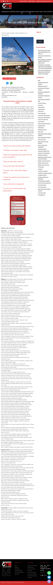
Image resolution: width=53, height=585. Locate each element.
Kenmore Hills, (13, 354)
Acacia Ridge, (9, 279)
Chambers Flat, (19, 310)
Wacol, (10, 434)
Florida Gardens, (14, 247)
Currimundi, (19, 464)
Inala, (5, 347)
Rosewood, (17, 404)
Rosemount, (7, 495)
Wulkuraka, (31, 443)
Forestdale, (26, 336)
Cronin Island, (8, 244)
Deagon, (17, 323)
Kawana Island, (26, 471)
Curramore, (13, 464)
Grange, (18, 341)
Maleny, (8, 477)
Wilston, (20, 440)
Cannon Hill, (18, 305)
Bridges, (11, 454)
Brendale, (6, 297)
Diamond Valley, (26, 464)
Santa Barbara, (15, 265)
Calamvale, (7, 303)
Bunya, (25, 300)
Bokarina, (22, 453)
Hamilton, (14, 342)
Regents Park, (19, 401)
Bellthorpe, (17, 292)
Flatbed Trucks (30, 567)
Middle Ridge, (8, 512)
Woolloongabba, (8, 443)
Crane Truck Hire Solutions (44, 117)
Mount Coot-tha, (15, 375)
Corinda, (12, 320)
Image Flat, (20, 471)
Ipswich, (16, 347)
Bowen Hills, (8, 295)
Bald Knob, (26, 449)
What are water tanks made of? (13, 161)
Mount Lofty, (22, 512)
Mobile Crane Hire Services (44, 160)
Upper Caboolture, (11, 430)
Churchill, (6, 313)
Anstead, (11, 282)
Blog (39, 80)
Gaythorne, (18, 338)
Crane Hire (40, 105)
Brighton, (20, 297)
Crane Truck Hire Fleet (38, 11)
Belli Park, (26, 451)
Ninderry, (17, 484)
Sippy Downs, (20, 495)
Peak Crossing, (13, 395)
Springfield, (21, 414)
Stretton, (12, 419)
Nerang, (7, 258)
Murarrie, (23, 381)
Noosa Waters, (22, 485)
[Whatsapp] (49, 573)
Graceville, (6, 341)
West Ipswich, (20, 437)
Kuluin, (17, 474)
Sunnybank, (22, 419)
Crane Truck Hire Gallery (32, 575)
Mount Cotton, (22, 375)
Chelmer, (16, 311)
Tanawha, (7, 498)
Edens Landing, (20, 245)
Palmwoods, (14, 488)
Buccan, (6, 300)
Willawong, (9, 440)
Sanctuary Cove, (7, 265)
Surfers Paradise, (9, 270)
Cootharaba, (9, 462)
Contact (50, 11)
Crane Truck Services (43, 119)
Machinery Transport (42, 155)
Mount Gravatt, (24, 377)
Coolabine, (7, 459)
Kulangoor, (12, 474)
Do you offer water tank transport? (14, 166)
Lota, (17, 364)
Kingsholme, (7, 252)
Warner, (6, 435)
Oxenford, (18, 260)
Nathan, (18, 383)
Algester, (6, 280)
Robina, (24, 263)
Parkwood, (7, 263)
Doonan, (12, 466)
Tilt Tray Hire (41, 167)
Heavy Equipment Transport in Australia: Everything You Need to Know (45, 61)
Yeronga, (23, 447)
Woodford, (6, 442)
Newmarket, (7, 386)
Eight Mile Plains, (8, 331)
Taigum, (11, 421)
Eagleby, (14, 245)
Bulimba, (11, 300)
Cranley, (27, 507)
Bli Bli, (18, 453)
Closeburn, (7, 316)
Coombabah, (14, 242)
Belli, (23, 451)
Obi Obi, (19, 487)
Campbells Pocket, (10, 305)
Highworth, (7, 471)
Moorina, (7, 373)
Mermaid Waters (9, 255)
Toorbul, (3, 429)
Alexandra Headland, (14, 449)
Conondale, (19, 458)
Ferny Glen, (7, 247)
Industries (26, 11)
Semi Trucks (30, 570)
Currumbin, (15, 244)
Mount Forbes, (8, 377)
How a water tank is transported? (14, 184)
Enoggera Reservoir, (14, 333)
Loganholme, (8, 364)
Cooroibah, (11, 461)
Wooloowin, (15, 443)
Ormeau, (6, 260)
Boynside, (6, 454)
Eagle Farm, (16, 328)
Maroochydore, (8, 479)
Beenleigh (20, 234)
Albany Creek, (16, 279)
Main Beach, (16, 253)
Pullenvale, (13, 398)
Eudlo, (5, 467)
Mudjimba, (7, 484)
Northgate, (7, 391)
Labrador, (15, 252)
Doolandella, (19, 326)
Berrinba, (27, 292)
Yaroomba (6, 505)
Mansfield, (6, 368)
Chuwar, (11, 313)
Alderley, (25, 279)
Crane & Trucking (42, 103)
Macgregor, (17, 365)
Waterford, (7, 273)
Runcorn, (27, 404)
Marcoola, (17, 477)
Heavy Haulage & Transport (44, 137)
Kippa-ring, (12, 355)
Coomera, (20, 242)
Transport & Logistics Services (45, 173)
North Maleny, (7, 487)
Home (3, 11)
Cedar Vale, (7, 310)
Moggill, (15, 372)
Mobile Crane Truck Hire (43, 165)
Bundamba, (20, 300)
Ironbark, (20, 347)
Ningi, (26, 386)
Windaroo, (6, 274)
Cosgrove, (21, 320)
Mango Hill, (7, 367)
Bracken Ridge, (20, 295)
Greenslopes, (29, 341)
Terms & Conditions (18, 570)
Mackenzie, (22, 365)
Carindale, (22, 307)
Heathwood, (31, 342)
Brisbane (3, 279)
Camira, (16, 303)
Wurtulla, (16, 503)
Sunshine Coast (5, 449)
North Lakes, (21, 388)
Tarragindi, (18, 424)
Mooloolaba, (16, 480)
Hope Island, (17, 250)
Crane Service (41, 107)
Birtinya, (6, 453)
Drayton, (7, 509)
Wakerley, (14, 434)
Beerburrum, (13, 451)
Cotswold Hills (20, 507)
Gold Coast (40, 131)
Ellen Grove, (21, 331)
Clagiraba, (24, 240)
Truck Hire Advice (42, 185)
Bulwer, (15, 300)
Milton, (5, 372)
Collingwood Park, (19, 316)
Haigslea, (9, 342)
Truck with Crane (42, 192)
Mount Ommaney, (24, 378)
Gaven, (5, 248)
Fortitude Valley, (8, 338)
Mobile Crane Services (43, 162)
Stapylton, (21, 268)
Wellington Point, (7, 437)
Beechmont (14, 234)
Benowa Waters (7, 235)
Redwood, (13, 516)
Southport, (24, 266)
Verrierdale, (19, 500)
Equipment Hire (41, 125)
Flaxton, (18, 467)
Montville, (10, 480)
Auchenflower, (19, 285)
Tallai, (14, 270)
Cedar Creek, (18, 308)
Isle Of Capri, (27, 250)
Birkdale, (31, 292)
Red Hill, (15, 399)
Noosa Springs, (15, 485)
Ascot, (6, 285)
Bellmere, (11, 292)
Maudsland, (22, 253)
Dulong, (17, 466)
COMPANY (12, 11)
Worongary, (11, 276)
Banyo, (6, 289)
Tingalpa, (24, 427)
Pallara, (20, 393)
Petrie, (26, 395)
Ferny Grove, (11, 334)
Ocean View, (29, 391)
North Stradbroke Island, (12, 390)
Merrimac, (15, 255)
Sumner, (16, 419)
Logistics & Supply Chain (43, 151)
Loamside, (27, 360)
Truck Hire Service (42, 187)
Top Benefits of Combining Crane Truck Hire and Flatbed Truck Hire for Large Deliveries (45, 66)
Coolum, (18, 459)
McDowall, (25, 368)
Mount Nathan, (7, 257)
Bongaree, (14, 293)
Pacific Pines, (24, 260)
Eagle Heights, (8, 245)
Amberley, (16, 280)
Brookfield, (15, 298)
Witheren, (11, 274)
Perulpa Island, (20, 395)
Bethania (14, 235)
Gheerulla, (28, 467)
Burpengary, (6, 302)
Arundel (7, 232)
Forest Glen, (23, 467)
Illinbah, (22, 250)
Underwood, (21, 429)
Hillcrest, (10, 346)
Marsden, (20, 368)
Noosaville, (28, 485)
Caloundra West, (19, 456)
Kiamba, (13, 472)
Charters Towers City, (8, 311)
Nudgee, (12, 391)
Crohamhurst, (7, 464)
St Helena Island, (15, 416)
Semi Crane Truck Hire (32, 572)
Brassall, (26, 295)
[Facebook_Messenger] (49, 577)
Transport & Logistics (43, 171)
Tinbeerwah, (21, 498)
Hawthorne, (25, 342)
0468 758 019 (31, 1)
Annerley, (6, 282)
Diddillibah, (7, 466)
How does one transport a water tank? (15, 150)
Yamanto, (6, 447)
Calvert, (12, 303)
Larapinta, (11, 360)
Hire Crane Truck (42, 139)
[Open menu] (21, 13)
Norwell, (24, 258)
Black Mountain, (13, 453)
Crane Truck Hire (42, 113)
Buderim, (20, 454)
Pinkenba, (26, 396)
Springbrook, (16, 268)
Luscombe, (10, 253)
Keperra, (19, 354)
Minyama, (21, 479)
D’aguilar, (13, 321)
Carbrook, (6, 307)
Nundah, (23, 391)
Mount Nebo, (16, 378)
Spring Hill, (7, 414)
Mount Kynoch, (15, 512)
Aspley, (14, 285)
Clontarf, (13, 315)
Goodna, (7, 339)
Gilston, (14, 248)
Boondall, (19, 293)
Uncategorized (41, 194)
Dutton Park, (10, 328)
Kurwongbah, (16, 357)
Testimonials (17, 568)
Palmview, (8, 488)
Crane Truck (41, 111)
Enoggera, (6, 333)
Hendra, (8, 344)
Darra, (9, 323)
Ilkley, (15, 471)
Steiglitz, (26, 268)
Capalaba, (23, 305)
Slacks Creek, (7, 412)
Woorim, (26, 443)
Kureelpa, (27, 474)
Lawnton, (16, 360)
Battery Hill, (7, 451)
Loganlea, (13, 364)
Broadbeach (21, 237)
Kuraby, (11, 357)
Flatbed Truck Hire (42, 129)
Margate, (16, 368)
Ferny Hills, (17, 334)
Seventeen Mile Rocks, (22, 409)
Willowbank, (15, 440)
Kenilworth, (8, 472)
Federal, (14, 467)
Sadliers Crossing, (15, 406)
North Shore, (14, 487)
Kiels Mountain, (27, 472)
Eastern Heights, (9, 329)
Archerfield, (6, 284)
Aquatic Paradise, (17, 282)
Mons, (6, 480)
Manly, (11, 367)
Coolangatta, (8, 242)
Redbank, (20, 399)
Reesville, (13, 493)
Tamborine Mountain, (9, 271)
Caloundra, (12, 456)
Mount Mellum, (16, 482)
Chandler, (25, 310)
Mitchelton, (10, 372)
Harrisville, (19, 342)
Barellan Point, (16, 289)
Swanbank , (6, 421)
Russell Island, (7, 406)
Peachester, (30, 488)
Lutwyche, (7, 365)
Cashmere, (12, 308)
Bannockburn (7, 234)
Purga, (18, 398)
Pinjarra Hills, (21, 396)
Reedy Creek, (19, 263)
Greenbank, (23, 341)
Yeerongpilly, (17, 447)
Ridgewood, (19, 493)
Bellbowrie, (6, 292)
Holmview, (11, 250)
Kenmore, (6, 354)
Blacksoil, (3, 293)
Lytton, (12, 365)
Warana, (24, 500)
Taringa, (13, 424)
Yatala (15, 276)
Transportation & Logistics (44, 180)
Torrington (7, 519)
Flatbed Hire (41, 127)
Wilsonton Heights (21, 519)
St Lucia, (21, 416)
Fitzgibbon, (8, 336)
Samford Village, (8, 408)
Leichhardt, (21, 360)
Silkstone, (21, 411)
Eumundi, (9, 467)
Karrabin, (12, 352)
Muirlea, (7, 381)
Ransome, (10, 399)
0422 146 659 (23, 1)
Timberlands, (18, 427)
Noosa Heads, (22, 484)
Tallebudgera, (19, 270)
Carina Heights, (16, 307)
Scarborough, (7, 409)
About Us (16, 567)
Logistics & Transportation (44, 153)
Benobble (29, 234)
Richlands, (25, 401)
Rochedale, (22, 403)
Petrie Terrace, (6, 396)
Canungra (7, 240)
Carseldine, (6, 308)
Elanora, (26, 245)
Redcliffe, (6, 401)
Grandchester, (12, 341)
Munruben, (18, 381)
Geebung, (23, 338)
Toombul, (31, 427)
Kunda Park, (22, 474)
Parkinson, (7, 395)
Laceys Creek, (23, 357)
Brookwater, (21, 298)
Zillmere (30, 447)
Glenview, (12, 469)
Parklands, (19, 488)
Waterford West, (12, 435)
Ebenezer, (26, 329)
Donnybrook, (12, 326)
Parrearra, (24, 488)
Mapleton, (12, 477)
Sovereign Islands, (8, 268)
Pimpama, (13, 263)
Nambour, (12, 484)
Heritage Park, (14, 344)
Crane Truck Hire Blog (19, 572)
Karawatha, (7, 352)
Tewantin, (15, 498)
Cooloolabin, (13, 459)
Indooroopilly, (10, 347)
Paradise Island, (8, 261)
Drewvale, (28, 326)
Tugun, (17, 271)
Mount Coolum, (8, 482)
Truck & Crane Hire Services (44, 182)
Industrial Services (42, 149)
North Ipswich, (14, 388)
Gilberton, (9, 248)
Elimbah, (15, 331)
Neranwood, (12, 258)
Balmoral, (12, 287)
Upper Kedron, (19, 430)
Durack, (5, 328)
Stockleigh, (13, 417)
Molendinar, (24, 255)
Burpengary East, (13, 302)
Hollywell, (6, 250)
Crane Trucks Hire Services (44, 123)
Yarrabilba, (11, 447)
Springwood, (7, 416)
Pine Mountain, (14, 396)
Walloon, (19, 434)
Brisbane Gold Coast (42, 86)
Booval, (24, 293)
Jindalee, (14, 349)
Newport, (12, 386)
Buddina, (15, 454)
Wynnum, (3, 445)
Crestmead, (8, 321)
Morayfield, (17, 373)
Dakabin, (5, 323)
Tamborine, (21, 421)
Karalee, (25, 351)
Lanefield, (6, 360)
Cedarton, (12, 310)
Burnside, (7, 456)
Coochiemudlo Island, (8, 318)
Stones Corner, (20, 417)
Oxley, (10, 393)
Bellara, (13, 290)
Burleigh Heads (13, 239)
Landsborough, (18, 475)
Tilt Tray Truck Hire (31, 568)
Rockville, (18, 516)
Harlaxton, (15, 511)
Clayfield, (15, 313)
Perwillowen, (8, 492)
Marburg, (11, 368)
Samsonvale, (16, 408)
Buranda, (29, 300)
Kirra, (11, 252)
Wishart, (29, 440)
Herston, (20, 344)
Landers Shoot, (10, 475)
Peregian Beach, (12, 490)
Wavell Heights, (20, 435)
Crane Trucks (41, 121)
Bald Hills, (7, 287)
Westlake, (26, 437)
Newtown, (22, 386)
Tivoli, (27, 427)
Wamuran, (24, 434)
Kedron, (26, 352)
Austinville (17, 232)
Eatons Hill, (16, 329)
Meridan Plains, (15, 479)
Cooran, (6, 461)
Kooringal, (7, 357)
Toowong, (7, 429)
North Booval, (7, 388)
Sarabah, (21, 265)
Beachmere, (8, 290)
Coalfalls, (12, 316)
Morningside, (7, 375)
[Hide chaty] (49, 581)
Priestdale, (8, 398)
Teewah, (11, 498)
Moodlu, (19, 372)
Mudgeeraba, (24, 257)
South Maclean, (22, 412)
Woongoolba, (4, 276)
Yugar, (26, 447)
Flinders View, (14, 336)
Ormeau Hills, (12, 260)
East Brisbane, (22, 328)
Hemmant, (3, 344)
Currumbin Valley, (22, 244)
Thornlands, (12, 427)
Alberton (16, 230)
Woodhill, (11, 442)
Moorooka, (12, 373)
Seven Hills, (14, 409)
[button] (18, 146)
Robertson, (17, 403)
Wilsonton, (14, 519)
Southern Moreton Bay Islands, (14, 266)
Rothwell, (22, 404)
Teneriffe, (23, 424)
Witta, (6, 503)
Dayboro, (13, 323)
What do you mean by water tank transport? (17, 146)
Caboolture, (20, 302)
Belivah (25, 234)
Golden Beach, (18, 469)
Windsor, (24, 440)
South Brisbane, (14, 412)
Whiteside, (7, 439)
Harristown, (21, 511)
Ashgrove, (10, 285)
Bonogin (11, 237)
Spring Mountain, (14, 414)
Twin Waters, (9, 500)
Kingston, (6, 355)
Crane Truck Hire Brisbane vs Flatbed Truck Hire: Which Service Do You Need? (44, 72)
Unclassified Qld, (14, 429)
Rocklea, (6, 404)
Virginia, (6, 434)
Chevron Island (17, 240)
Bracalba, (14, 295)
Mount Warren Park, (16, 257)
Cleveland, (8, 315)
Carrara (12, 240)
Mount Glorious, (16, 377)
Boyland (16, 237)
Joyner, (7, 351)
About (7, 11)
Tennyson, (27, 424)
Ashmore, (12, 232)
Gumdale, (4, 342)
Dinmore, (6, 326)
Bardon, (10, 289)
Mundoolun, (13, 381)
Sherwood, (11, 411)
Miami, (19, 255)
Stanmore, (8, 417)
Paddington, (15, 393)
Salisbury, (22, 406)
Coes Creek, (13, 458)
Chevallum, (7, 458)
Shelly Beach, (13, 495)
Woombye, (11, 503)
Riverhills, (6, 403)
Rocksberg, (11, 404)
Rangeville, (8, 516)
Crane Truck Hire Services (44, 115)
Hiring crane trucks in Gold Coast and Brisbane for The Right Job (44, 52)
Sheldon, (6, 411)
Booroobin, (28, 453)
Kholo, (22, 354)
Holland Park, (15, 346)
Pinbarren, (14, 492)
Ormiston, (6, 393)
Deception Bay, (23, 323)
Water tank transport (29, 110)
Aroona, (21, 449)
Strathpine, (7, 419)
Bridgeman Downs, (13, 297)
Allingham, (11, 280)
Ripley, (29, 401)
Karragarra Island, (19, 352)
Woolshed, (21, 443)
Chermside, (21, 311)
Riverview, (11, 403)
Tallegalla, (16, 421)
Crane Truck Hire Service (32, 565)
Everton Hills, (22, 333)
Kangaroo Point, (18, 351)
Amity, (20, 280)
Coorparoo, (7, 320)
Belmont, (22, 292)
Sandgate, (21, 408)
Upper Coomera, (23, 271)
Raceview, (5, 399)
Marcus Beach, (23, 477)
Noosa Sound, (7, 485)
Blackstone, (9, 293)
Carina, (11, 307)
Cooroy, (16, 461)
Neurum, (22, 383)
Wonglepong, (29, 274)
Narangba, (13, 383)
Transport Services (42, 175)
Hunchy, (12, 471)
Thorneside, (6, 427)
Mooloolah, (21, 480)
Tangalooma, (7, 424)
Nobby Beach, (18, 258)
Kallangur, (11, 351)
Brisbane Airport (8, 298)
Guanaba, (18, 248)
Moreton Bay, (23, 373)
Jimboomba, (8, 349)
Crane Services (41, 109)
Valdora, (15, 500)
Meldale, (5, 370)
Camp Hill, (20, 303)
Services (19, 11)
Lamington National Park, (24, 252)
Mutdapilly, (7, 383)
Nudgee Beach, (17, 391)
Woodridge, (16, 442)
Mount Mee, (10, 378)
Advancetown (10, 230)
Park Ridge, (25, 393)
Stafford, (25, 416)
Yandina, (20, 503)
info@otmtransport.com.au (43, 1)
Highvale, (5, 346)
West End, (14, 437)
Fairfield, (6, 334)
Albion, (21, 279)
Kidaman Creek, (19, 472)
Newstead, (17, 386)
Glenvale (10, 511)
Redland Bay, (12, 401)
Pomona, (8, 493)
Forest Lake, (21, 336)
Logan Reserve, (9, 362)
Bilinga (6, 237)
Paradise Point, (16, 261)
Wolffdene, (16, 274)
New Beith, (27, 383)
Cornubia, (16, 320)
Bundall (7, 239)
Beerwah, (19, 451)
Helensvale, (23, 248)
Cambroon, (26, 456)
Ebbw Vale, (21, 329)
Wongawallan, (22, 274)
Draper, (24, 326)
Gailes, (14, 338)
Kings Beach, (6, 474)
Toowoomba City (12, 517)
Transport (40, 169)
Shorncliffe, (16, 411)
